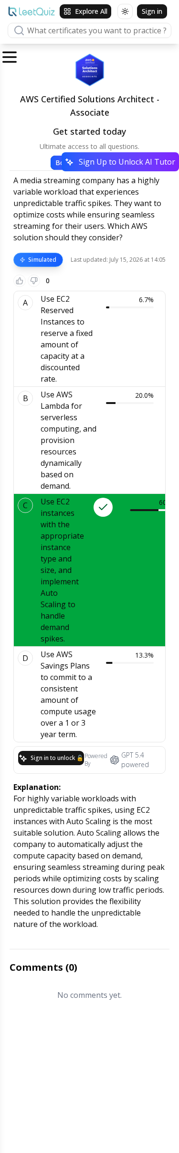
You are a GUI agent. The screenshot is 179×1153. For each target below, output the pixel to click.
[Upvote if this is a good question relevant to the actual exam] (19, 281)
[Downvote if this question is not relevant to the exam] (34, 281)
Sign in (152, 11)
